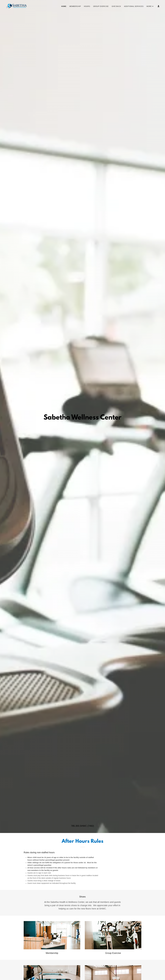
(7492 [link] (90, 826)
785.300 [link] (75, 826)
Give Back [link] (116, 6)
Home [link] (63, 6)
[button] (150, 6)
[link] (16, 6)
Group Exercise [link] (101, 6)
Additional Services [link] (134, 6)
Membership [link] (75, 6)
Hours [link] (87, 6)
